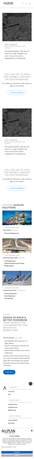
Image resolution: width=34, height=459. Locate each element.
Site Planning (9, 298)
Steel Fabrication (10, 296)
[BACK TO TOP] (30, 384)
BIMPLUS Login (12, 410)
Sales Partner (11, 423)
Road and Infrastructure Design (14, 263)
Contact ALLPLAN (12, 420)
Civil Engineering (10, 261)
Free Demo (9, 372)
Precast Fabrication (11, 293)
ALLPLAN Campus (12, 404)
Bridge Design (9, 266)
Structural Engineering (12, 233)
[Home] (8, 4)
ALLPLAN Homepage (17, 92)
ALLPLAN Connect (12, 407)
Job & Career (11, 391)
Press (9, 394)
